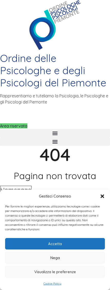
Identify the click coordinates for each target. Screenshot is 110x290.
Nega (55, 257)
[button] (102, 196)
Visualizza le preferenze (55, 271)
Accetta (55, 243)
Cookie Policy (52, 283)
